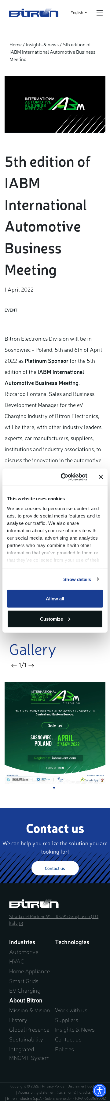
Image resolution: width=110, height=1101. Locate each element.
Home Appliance (29, 971)
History (18, 1020)
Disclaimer (76, 1086)
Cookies (93, 1086)
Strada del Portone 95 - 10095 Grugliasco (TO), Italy (55, 920)
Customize (51, 618)
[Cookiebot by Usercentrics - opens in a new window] (64, 477)
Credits (87, 1092)
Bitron (34, 12)
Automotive (23, 952)
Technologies (72, 942)
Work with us (71, 1010)
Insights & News (75, 1029)
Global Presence (29, 1029)
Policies (64, 1049)
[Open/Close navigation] (99, 13)
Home (15, 44)
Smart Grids (23, 981)
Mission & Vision (29, 1010)
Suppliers (66, 1020)
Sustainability (26, 1039)
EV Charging (24, 990)
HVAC (16, 961)
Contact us (55, 868)
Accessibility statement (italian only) (47, 1092)
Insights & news (42, 44)
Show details (77, 579)
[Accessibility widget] (99, 1090)
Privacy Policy (53, 1086)
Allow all (55, 598)
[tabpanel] (55, 733)
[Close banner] (101, 477)
